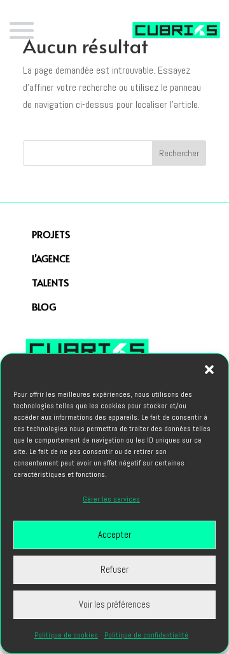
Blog (44, 306)
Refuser (114, 569)
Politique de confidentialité (146, 635)
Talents (50, 282)
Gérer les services (111, 499)
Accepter (114, 534)
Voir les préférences (114, 604)
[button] (209, 369)
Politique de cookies (66, 635)
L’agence (51, 258)
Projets (51, 234)
